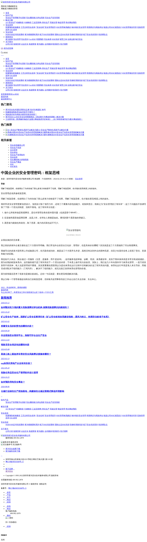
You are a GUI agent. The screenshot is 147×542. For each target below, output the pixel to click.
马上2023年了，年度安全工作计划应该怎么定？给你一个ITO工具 (27, 292)
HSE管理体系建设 (63, 27)
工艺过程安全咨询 (28, 27)
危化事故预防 (71, 22)
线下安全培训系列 (90, 34)
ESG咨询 (13, 30)
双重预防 (40, 39)
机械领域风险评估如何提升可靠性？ (20, 112)
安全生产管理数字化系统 (16, 18)
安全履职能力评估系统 (35, 18)
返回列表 (4, 97)
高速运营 (53, 22)
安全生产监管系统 (52, 18)
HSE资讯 (13, 166)
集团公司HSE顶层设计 (112, 27)
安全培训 (9, 32)
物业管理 (61, 22)
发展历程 (17, 44)
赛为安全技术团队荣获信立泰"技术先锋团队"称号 (26, 110)
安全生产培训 (15, 148)
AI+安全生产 (11, 22)
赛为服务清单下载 (13, 451)
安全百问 (24, 39)
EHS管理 (13, 150)
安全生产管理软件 (17, 155)
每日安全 (79, 39)
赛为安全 (9, 471)
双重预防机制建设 (13, 27)
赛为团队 (40, 44)
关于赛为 (9, 42)
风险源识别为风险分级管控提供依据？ (21, 114)
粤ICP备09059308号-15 (15, 462)
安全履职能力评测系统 (19, 160)
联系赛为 (56, 44)
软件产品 (9, 15)
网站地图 (9, 466)
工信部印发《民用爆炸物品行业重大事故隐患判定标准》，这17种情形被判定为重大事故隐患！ (44, 119)
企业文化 (24, 44)
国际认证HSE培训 (62, 34)
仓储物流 (27, 22)
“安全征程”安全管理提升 (46, 27)
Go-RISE (32, 39)
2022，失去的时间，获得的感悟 (14, 287)
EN (2, 48)
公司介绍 (9, 44)
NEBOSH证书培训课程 (15, 34)
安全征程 (13, 157)
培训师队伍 (102, 34)
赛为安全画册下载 (13, 449)
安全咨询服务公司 (17, 145)
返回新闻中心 (6, 99)
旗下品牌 (10, 469)
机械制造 (20, 22)
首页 (7, 13)
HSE (12, 164)
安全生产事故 (15, 162)
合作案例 (48, 44)
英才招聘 (64, 44)
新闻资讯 (9, 37)
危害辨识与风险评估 (94, 27)
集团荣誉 (32, 44)
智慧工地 (63, 39)
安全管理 (17, 39)
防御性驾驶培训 (76, 34)
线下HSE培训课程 (47, 34)
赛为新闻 (9, 39)
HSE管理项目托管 (129, 27)
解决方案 (9, 20)
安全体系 (47, 39)
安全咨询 (9, 25)
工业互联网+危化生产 (40, 22)
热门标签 (9, 464)
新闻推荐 (6, 297)
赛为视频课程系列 (32, 34)
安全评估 (13, 152)
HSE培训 (55, 39)
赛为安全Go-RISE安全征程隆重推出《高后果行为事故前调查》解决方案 (35, 117)
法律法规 (71, 39)
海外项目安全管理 (78, 27)
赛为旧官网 (8, 48)
